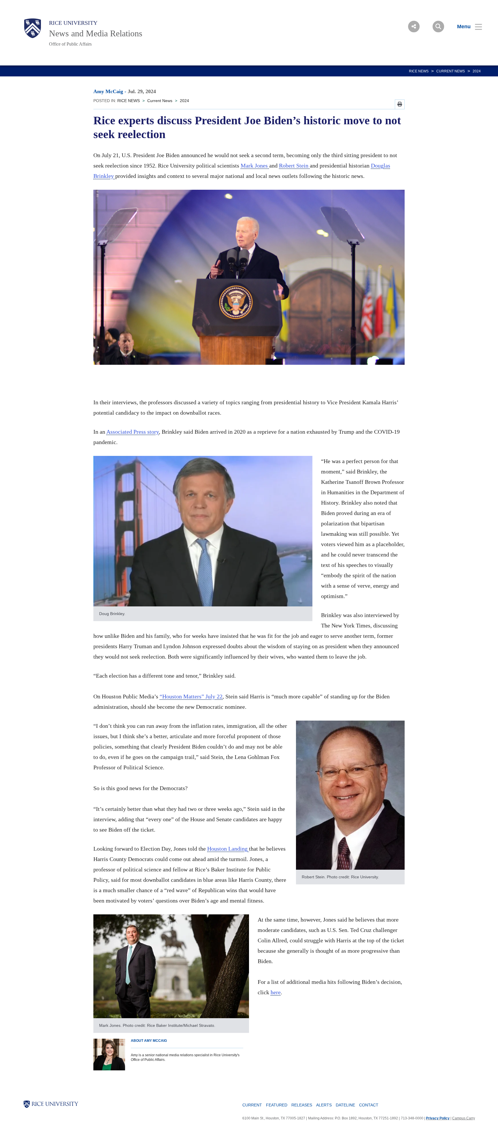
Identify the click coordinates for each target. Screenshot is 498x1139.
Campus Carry (463, 1118)
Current (252, 1105)
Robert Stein (294, 165)
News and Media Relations (95, 33)
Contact (368, 1105)
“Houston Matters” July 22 (191, 696)
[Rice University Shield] (32, 28)
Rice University (73, 23)
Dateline (345, 1105)
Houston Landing (228, 848)
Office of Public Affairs (70, 44)
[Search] (438, 26)
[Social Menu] (414, 26)
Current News (450, 71)
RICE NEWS (419, 71)
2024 (477, 71)
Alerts (324, 1105)
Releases (301, 1105)
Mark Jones (255, 165)
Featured (276, 1105)
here (276, 992)
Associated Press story (132, 431)
